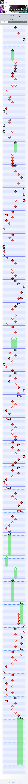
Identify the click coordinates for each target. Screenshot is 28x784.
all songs (8, 2)
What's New (22, 782)
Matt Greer (9, 782)
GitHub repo (15, 782)
